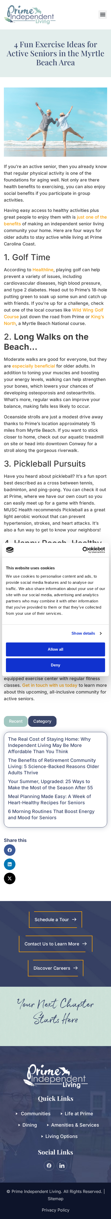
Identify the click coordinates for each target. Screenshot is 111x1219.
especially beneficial (33, 366)
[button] (102, 14)
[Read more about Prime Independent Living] (82, 550)
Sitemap (56, 1198)
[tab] (16, 721)
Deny (55, 665)
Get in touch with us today (49, 685)
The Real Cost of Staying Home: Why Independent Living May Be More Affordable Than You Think (49, 745)
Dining (29, 1125)
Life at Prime (79, 1113)
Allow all (55, 649)
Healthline (43, 269)
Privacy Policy (55, 1210)
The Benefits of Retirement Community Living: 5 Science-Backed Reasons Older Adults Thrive (53, 766)
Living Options (61, 1136)
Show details (83, 633)
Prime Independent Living (36, 1191)
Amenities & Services (75, 1125)
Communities (36, 1113)
